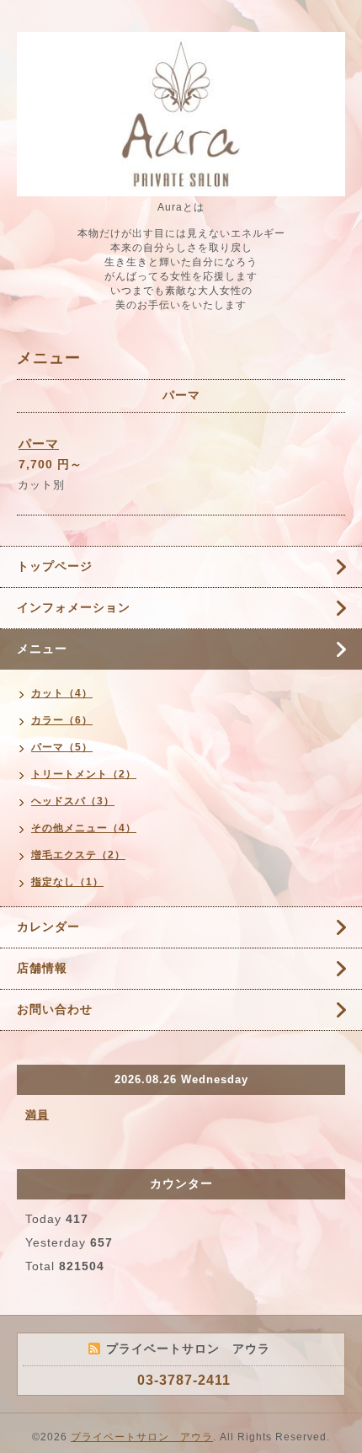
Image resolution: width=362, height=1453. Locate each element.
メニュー (42, 648)
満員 (37, 1114)
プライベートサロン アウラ (142, 1437)
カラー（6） (62, 720)
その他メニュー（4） (83, 828)
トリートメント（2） (83, 774)
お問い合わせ (55, 1009)
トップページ (55, 566)
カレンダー (48, 926)
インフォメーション (73, 607)
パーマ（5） (62, 747)
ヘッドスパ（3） (72, 801)
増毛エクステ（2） (78, 855)
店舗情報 (42, 968)
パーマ (39, 443)
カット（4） (62, 693)
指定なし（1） (67, 882)
